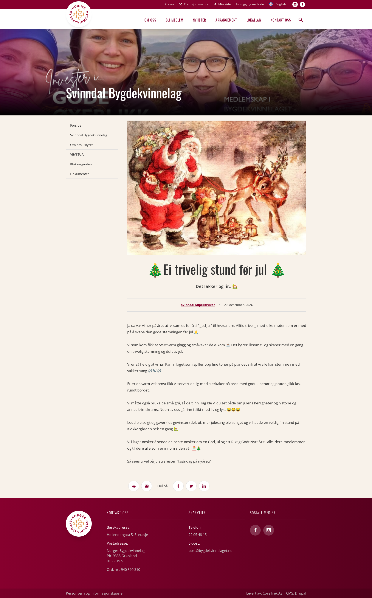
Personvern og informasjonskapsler (95, 593)
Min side (224, 4)
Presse (169, 4)
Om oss (150, 20)
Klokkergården (81, 164)
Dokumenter (79, 174)
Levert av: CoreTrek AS (264, 593)
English (281, 4)
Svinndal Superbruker (198, 305)
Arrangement (226, 20)
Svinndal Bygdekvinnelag (88, 135)
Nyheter (199, 20)
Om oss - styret (81, 145)
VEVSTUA (77, 154)
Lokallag (253, 20)
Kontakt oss (281, 20)
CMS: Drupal (296, 593)
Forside (75, 125)
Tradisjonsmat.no (196, 4)
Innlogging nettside (250, 4)
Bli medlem (174, 20)
